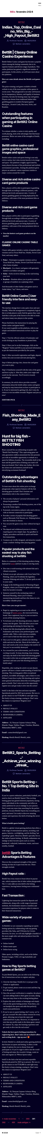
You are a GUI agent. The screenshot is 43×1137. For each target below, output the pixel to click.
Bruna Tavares (17, 41)
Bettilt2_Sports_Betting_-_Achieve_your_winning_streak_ (21, 758)
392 (3, 1122)
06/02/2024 (31, 41)
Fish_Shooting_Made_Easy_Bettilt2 (21, 417)
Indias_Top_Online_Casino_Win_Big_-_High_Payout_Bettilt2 (21, 31)
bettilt (13, 564)
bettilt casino (17, 613)
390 (27, 1119)
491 (13, 1122)
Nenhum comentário (23, 44)
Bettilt (21, 22)
